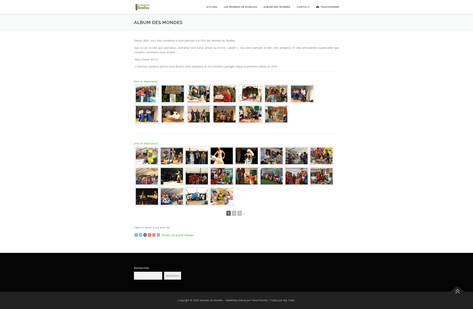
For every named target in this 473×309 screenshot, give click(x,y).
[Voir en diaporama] (146, 81)
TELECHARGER (329, 7)
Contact (303, 7)
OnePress (232, 300)
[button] (149, 7)
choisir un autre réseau (177, 235)
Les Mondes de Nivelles (240, 7)
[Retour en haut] (457, 291)
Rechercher (141, 268)
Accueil (212, 7)
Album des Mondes (276, 7)
